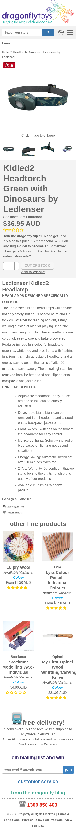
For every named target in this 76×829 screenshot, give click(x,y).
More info (50, 744)
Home (6, 43)
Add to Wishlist (33, 272)
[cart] (60, 32)
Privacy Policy (32, 819)
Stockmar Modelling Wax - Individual (18, 667)
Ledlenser (34, 217)
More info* (22, 256)
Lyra (57, 567)
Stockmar (18, 657)
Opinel (57, 657)
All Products (54, 819)
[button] (13, 230)
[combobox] (22, 32)
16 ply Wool (18, 567)
